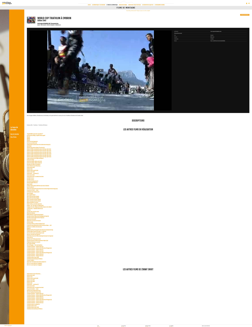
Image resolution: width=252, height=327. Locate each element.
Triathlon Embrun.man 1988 (33, 257)
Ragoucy (29, 228)
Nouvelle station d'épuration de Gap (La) (35, 217)
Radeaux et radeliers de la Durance (34, 226)
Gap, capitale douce (31, 194)
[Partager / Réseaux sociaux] (249, 3)
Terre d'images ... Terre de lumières (34, 245)
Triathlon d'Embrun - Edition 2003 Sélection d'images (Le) (39, 252)
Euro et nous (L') (30, 187)
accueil (89, 4)
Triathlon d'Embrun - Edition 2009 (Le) (35, 254)
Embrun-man (29, 169)
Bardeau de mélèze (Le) (32, 143)
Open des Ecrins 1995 (31, 219)
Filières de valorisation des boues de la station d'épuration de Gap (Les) (42, 188)
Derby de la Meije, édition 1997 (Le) (34, 161)
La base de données (14, 128)
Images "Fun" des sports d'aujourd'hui (35, 205)
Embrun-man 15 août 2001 (32, 170)
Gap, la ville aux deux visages (33, 196)
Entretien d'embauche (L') (32, 181)
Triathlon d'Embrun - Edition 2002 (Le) (35, 251)
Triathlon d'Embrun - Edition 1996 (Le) (35, 249)
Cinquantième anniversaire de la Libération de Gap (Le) (38, 144)
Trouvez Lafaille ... (31, 260)
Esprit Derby (29, 184)
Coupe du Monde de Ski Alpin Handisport (35, 158)
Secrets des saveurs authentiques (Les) (35, 233)
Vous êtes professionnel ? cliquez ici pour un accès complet (138, 10)
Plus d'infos (13, 137)
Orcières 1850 (30, 222)
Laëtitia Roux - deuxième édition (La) (35, 208)
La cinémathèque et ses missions (98, 4)
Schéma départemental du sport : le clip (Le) (36, 231)
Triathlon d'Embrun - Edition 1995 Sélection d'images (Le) (39, 248)
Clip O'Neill (29, 146)
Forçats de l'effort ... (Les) (32, 190)
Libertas (29, 210)
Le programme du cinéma (160, 4)
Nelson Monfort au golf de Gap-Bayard (35, 214)
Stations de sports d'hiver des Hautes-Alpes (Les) (37, 240)
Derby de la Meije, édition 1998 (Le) (34, 163)
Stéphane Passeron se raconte (33, 242)
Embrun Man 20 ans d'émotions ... (34, 166)
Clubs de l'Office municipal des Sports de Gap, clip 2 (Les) (39, 150)
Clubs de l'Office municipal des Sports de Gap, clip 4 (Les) (39, 153)
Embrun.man (29, 283)
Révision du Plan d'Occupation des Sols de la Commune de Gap (40, 230)
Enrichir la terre (30, 178)
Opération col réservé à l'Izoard (34, 220)
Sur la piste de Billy (31, 243)
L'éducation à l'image (123, 4)
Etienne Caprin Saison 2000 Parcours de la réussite (38, 185)
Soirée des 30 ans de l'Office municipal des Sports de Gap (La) (40, 236)
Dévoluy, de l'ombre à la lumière (33, 164)
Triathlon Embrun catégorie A (33, 304)
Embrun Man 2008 (31, 167)
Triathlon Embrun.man (31, 305)
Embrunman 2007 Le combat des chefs (35, 176)
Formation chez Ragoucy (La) (33, 191)
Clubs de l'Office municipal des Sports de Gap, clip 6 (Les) (39, 156)
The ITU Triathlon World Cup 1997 (34, 292)
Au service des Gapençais (32, 141)
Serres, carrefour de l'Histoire (33, 234)
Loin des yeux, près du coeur (33, 211)
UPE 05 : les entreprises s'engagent (34, 263)
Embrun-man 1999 (31, 172)
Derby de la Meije (30, 159)
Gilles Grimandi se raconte (32, 202)
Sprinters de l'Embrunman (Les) (33, 239)
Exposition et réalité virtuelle (134, 4)
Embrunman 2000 (31, 175)
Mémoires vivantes (31, 213)
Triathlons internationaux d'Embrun (34, 258)
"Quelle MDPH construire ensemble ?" (35, 134)
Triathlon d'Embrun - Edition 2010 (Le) (35, 255)
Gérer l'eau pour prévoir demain (34, 199)
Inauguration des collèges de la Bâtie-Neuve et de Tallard (39, 207)
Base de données (14, 134)
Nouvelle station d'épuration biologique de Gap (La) (38, 216)
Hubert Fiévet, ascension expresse (34, 204)
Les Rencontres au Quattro (147, 4)
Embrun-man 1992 (31, 280)
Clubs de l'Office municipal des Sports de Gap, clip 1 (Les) (39, 149)
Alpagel (28, 137)
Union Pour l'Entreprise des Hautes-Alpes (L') (36, 261)
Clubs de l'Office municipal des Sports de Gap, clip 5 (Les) (39, 155)
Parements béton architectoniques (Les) (36, 223)
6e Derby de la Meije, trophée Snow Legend (36, 135)
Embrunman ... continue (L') (33, 173)
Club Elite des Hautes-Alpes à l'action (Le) (36, 147)
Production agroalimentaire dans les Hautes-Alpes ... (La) (39, 225)
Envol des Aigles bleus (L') (32, 182)
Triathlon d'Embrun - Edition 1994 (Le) (35, 246)
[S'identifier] (247, 3)
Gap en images (30, 193)
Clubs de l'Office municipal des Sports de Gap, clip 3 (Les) (39, 152)
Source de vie (30, 237)
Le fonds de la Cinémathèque (112, 4)
